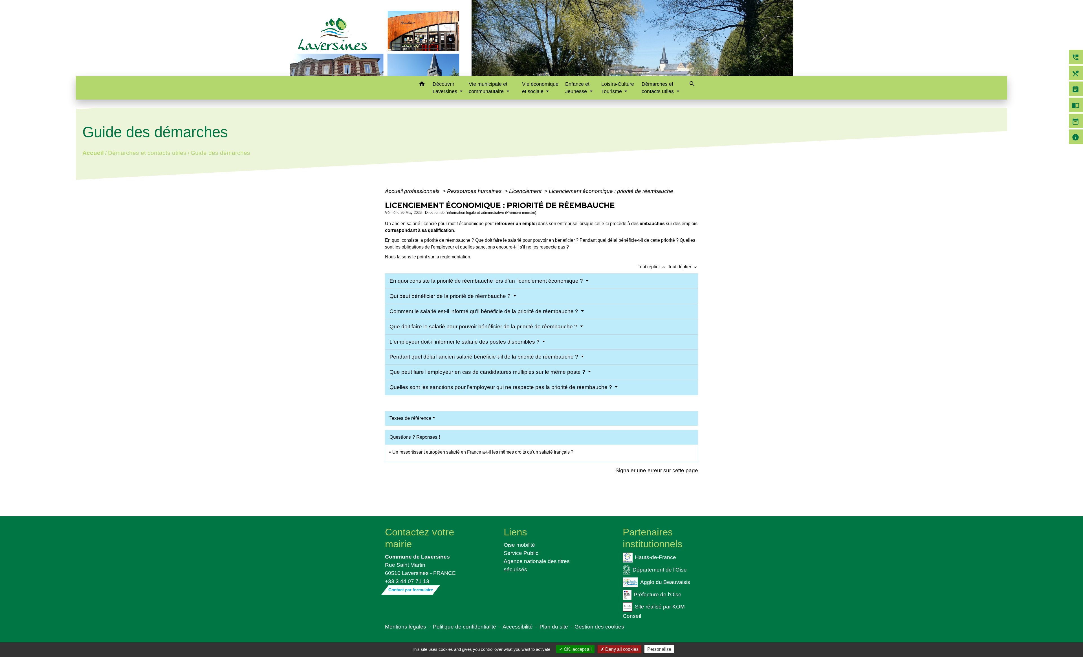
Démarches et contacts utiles (147, 152)
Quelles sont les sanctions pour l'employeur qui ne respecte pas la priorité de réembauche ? (501, 387)
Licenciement (526, 191)
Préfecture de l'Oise (657, 594)
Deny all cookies (621, 649)
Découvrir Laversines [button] (446, 87)
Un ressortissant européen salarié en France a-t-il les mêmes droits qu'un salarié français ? (482, 452)
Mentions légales (405, 626)
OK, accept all (577, 649)
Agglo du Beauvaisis (665, 582)
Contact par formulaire (410, 589)
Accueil (93, 152)
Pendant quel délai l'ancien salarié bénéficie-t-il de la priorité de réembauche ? (484, 357)
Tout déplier (683, 266)
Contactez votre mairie (419, 537)
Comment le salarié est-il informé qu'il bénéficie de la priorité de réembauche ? (484, 311)
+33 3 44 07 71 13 (407, 581)
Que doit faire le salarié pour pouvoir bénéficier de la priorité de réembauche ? (484, 326)
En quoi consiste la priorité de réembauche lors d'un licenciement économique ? (486, 281)
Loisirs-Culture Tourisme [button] (617, 87)
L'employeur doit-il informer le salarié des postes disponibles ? (465, 342)
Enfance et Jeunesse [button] (577, 87)
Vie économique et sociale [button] (540, 87)
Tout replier (652, 266)
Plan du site (554, 626)
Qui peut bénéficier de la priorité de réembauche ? (450, 296)
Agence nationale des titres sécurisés (537, 565)
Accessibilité (518, 626)
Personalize (659, 649)
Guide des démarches (220, 152)
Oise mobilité (519, 545)
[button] (421, 84)
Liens (515, 531)
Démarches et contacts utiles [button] (658, 87)
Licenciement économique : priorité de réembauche (611, 191)
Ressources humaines (475, 191)
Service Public (521, 553)
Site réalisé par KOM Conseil (654, 611)
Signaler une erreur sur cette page (656, 470)
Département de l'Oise (660, 569)
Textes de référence (410, 418)
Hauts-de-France (655, 557)
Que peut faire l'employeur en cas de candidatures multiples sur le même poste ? (488, 372)
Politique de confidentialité (464, 626)
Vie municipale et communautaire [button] (488, 87)
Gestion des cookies (599, 626)
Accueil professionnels (413, 191)
